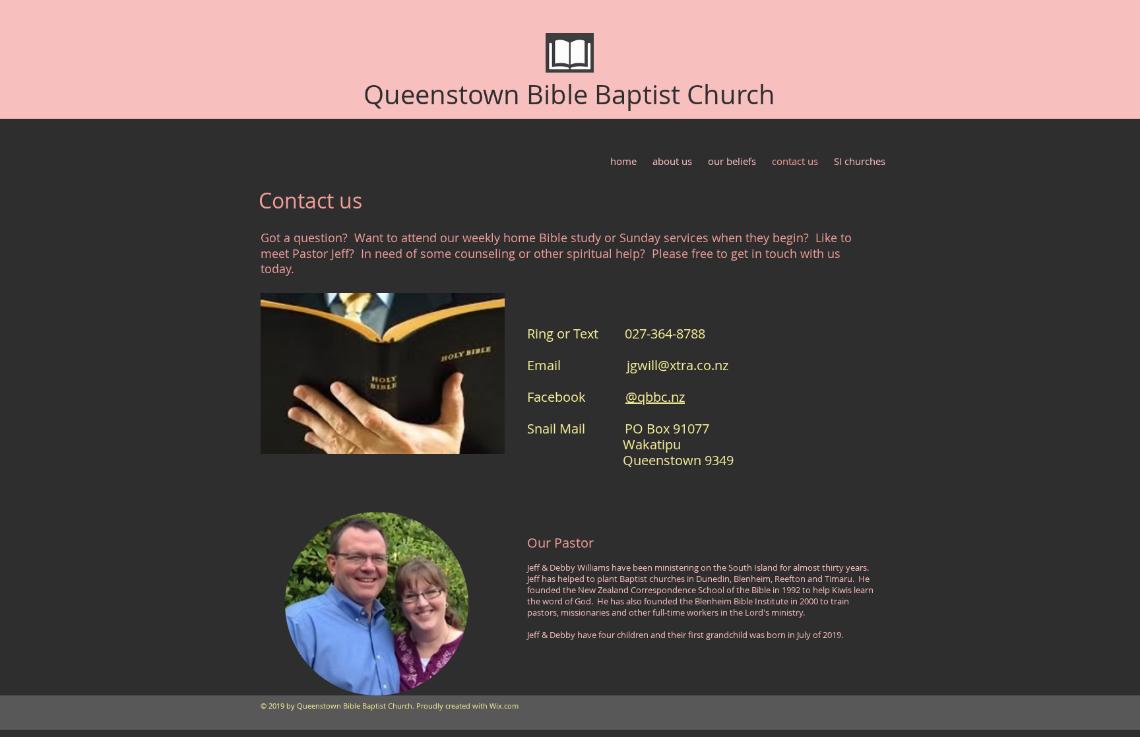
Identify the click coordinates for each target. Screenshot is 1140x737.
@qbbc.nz (655, 397)
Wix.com (504, 706)
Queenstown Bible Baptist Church (569, 94)
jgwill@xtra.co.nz (677, 365)
